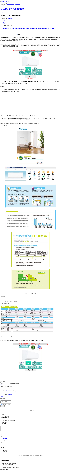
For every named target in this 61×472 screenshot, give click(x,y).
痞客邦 (7, 390)
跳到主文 (2, 12)
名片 (4, 23)
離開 (7, 469)
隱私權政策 (37, 455)
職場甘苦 (10, 394)
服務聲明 (41, 455)
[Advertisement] (11, 102)
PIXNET (21, 455)
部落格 (4, 22)
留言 (10, 390)
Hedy (1, 384)
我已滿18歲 (3, 469)
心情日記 (10, 18)
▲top (1, 396)
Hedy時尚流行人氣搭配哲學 (12, 9)
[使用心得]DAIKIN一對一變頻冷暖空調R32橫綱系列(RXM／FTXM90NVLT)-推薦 (28, 28)
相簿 (4, 20)
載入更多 (2, 398)
